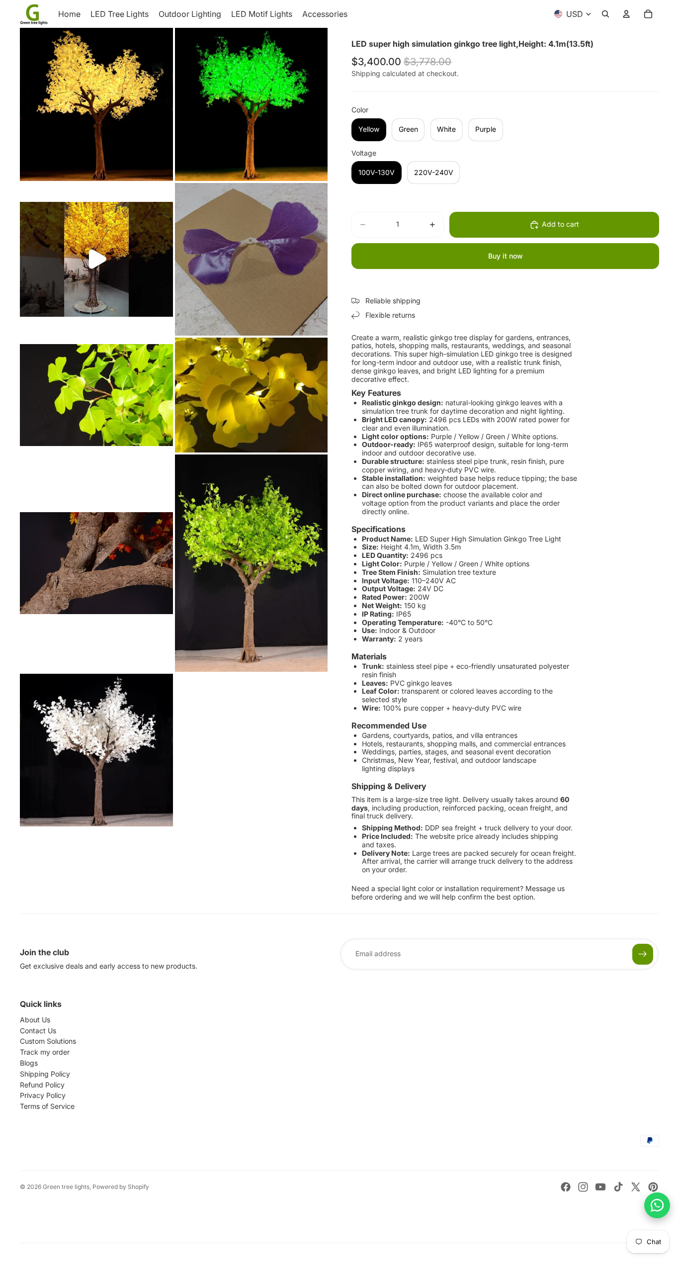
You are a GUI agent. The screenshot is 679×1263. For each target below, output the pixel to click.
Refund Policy (42, 1085)
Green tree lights (66, 1186)
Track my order (45, 1052)
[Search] (605, 14)
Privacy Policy (43, 1095)
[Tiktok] (618, 1187)
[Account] (626, 14)
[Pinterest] (653, 1187)
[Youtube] (600, 1187)
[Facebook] (566, 1187)
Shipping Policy (45, 1074)
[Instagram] (583, 1187)
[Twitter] (636, 1187)
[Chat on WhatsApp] (657, 1205)
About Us (35, 1019)
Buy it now (505, 256)
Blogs (29, 1063)
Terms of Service (47, 1106)
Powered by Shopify (120, 1186)
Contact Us (38, 1030)
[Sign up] (642, 954)
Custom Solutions (48, 1041)
